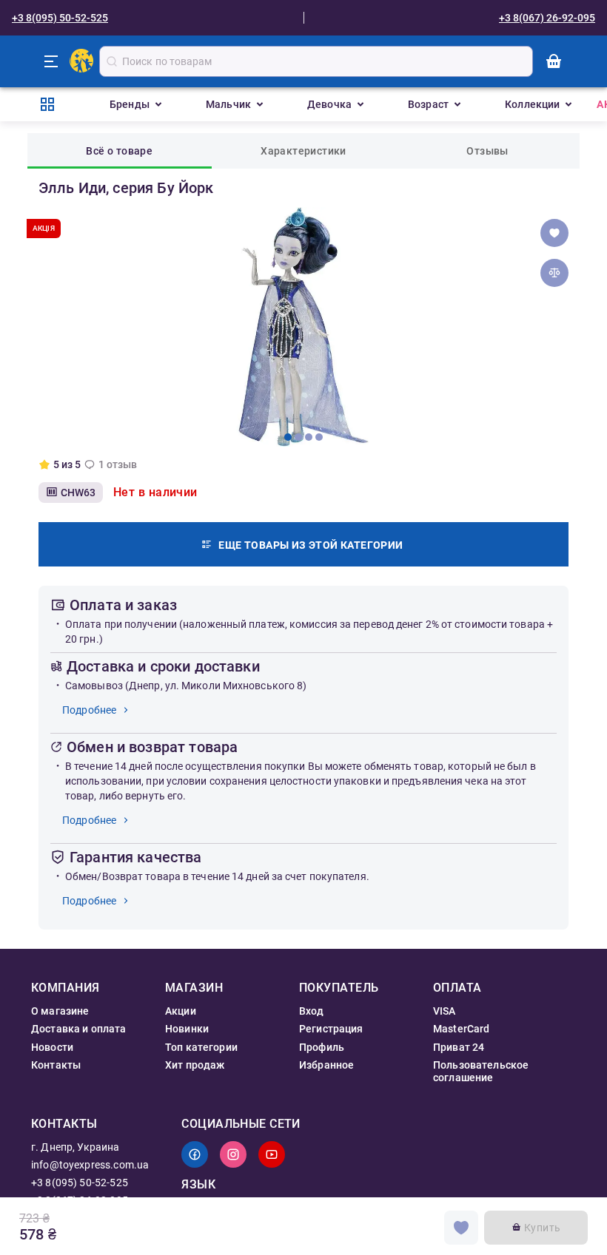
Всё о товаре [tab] (119, 151)
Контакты (56, 1065)
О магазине (60, 1011)
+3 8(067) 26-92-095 (547, 18)
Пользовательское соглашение (481, 1071)
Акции (180, 1011)
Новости (52, 1047)
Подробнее (89, 710)
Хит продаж (195, 1065)
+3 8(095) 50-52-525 (60, 18)
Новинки (187, 1029)
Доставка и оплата (79, 1029)
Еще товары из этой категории (310, 545)
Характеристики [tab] (303, 151)
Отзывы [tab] (487, 151)
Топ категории (201, 1047)
